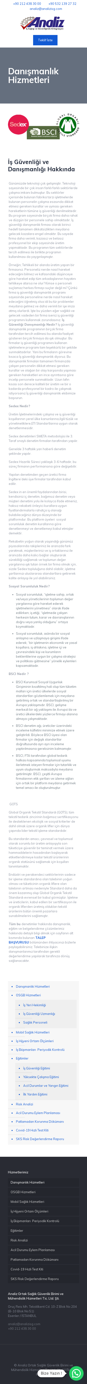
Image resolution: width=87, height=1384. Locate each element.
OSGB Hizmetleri (28, 995)
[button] (76, 1373)
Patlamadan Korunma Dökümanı (40, 1121)
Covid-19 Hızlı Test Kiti (32, 1130)
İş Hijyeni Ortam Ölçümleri (35, 1041)
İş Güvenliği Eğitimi (36, 1068)
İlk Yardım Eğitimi (35, 1094)
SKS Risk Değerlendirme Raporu (40, 1139)
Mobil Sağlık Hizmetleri (33, 1032)
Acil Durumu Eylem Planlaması (38, 1113)
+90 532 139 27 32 (62, 4)
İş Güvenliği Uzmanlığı (39, 1014)
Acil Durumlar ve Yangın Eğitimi (45, 1086)
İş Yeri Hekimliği (34, 1005)
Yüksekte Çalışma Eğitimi (41, 1077)
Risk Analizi (24, 1104)
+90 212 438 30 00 (27, 4)
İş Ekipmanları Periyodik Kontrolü (40, 1050)
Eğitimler (22, 1058)
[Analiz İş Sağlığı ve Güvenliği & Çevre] (43, 23)
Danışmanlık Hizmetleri (33, 986)
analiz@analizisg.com (46, 9)
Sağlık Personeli (35, 1022)
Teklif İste (45, 40)
